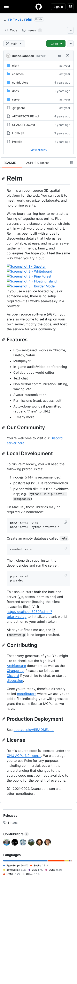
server (16, 99)
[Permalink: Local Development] (4, 453)
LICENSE (18, 133)
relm (28, 19)
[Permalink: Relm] (4, 178)
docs (15, 91)
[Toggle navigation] (6, 6)
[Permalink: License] (4, 740)
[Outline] (71, 162)
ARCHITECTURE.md (25, 116)
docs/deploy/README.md (34, 730)
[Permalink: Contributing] (4, 645)
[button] (66, 522)
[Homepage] (38, 6)
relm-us (14, 19)
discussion (15, 680)
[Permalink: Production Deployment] (4, 719)
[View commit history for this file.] (67, 56)
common (18, 74)
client (15, 65)
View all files (38, 150)
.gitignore (18, 108)
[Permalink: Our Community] (4, 427)
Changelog (15, 671)
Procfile (17, 141)
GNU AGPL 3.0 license (24, 756)
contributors (20, 82)
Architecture (16, 666)
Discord (13, 675)
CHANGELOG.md (23, 124)
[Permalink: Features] (4, 339)
